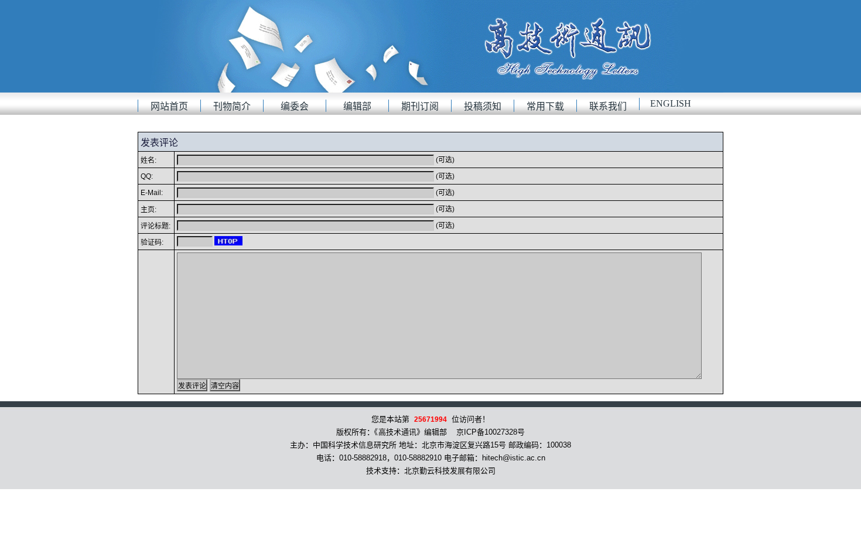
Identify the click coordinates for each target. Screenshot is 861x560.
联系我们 (608, 106)
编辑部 (357, 106)
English (670, 103)
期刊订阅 (420, 106)
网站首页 (169, 106)
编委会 (295, 106)
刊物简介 (232, 106)
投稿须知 (482, 106)
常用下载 (545, 106)
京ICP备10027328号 (490, 432)
